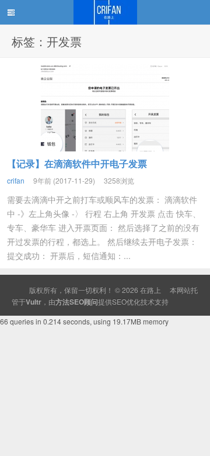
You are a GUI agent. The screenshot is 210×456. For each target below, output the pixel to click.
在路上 (105, 12)
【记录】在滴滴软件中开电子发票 (77, 163)
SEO (119, 301)
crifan (15, 180)
